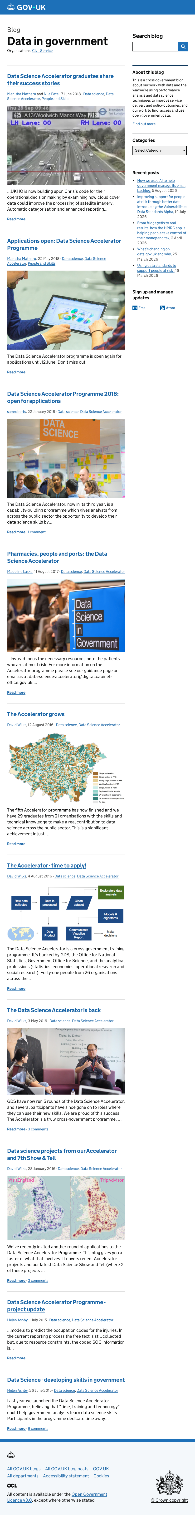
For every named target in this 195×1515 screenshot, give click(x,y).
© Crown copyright (169, 1500)
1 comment (37, 532)
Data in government (57, 41)
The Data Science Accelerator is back (54, 1010)
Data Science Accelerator (101, 411)
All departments (23, 1476)
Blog (13, 30)
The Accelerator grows (36, 714)
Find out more (144, 124)
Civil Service (42, 50)
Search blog (147, 35)
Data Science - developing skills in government (66, 1379)
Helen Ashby (17, 1320)
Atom (170, 308)
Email (142, 308)
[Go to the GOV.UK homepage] (26, 7)
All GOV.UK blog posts (66, 1468)
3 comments (38, 1129)
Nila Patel (51, 94)
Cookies (101, 1476)
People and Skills (55, 98)
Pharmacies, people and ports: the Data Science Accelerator (57, 557)
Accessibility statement (66, 1476)
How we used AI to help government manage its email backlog (161, 185)
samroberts (16, 411)
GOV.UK (101, 1468)
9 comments (38, 1428)
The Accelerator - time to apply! (46, 865)
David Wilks (16, 725)
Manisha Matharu (21, 94)
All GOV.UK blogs (24, 1468)
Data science (93, 94)
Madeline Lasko (20, 571)
